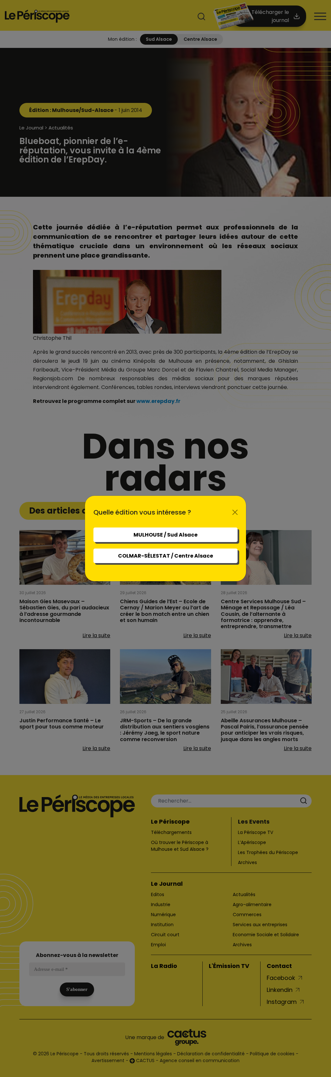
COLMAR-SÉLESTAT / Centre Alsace (165, 556)
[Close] (235, 512)
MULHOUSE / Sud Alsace (165, 534)
